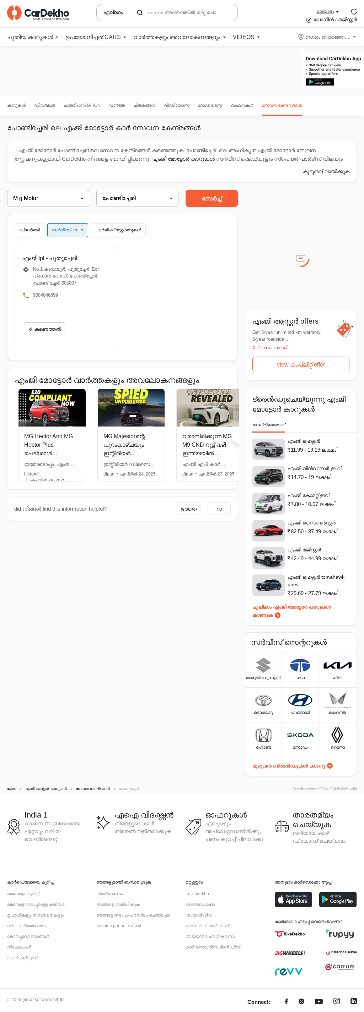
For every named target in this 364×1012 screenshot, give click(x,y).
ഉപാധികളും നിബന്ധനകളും (35, 915)
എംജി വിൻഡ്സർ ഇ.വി (315, 468)
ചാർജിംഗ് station (82, 105)
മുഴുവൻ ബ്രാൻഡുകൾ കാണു (288, 766)
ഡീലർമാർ (44, 105)
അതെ (189, 509)
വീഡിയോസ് (176, 105)
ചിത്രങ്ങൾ (144, 105)
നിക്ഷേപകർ (19, 947)
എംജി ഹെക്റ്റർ (304, 441)
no (219, 509)
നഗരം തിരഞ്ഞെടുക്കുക (327, 37)
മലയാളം (325, 11)
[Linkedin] (353, 1002)
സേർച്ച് (211, 199)
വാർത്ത (117, 105)
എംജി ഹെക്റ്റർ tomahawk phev (316, 580)
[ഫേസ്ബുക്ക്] (286, 1002)
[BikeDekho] (290, 934)
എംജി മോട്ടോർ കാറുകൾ (183, 159)
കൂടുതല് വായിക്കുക (326, 171)
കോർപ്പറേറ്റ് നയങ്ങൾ (28, 936)
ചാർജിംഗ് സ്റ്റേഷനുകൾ (118, 229)
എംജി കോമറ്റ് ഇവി (309, 495)
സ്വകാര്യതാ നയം (27, 925)
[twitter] (301, 1002)
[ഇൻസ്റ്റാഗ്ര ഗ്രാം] (336, 1002)
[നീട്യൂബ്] (319, 1002)
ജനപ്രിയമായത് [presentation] (268, 424)
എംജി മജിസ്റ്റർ (304, 549)
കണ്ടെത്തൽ (47, 329)
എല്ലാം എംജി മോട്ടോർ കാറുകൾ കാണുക (291, 611)
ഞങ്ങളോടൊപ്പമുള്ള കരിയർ (35, 904)
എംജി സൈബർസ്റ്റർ (312, 523)
